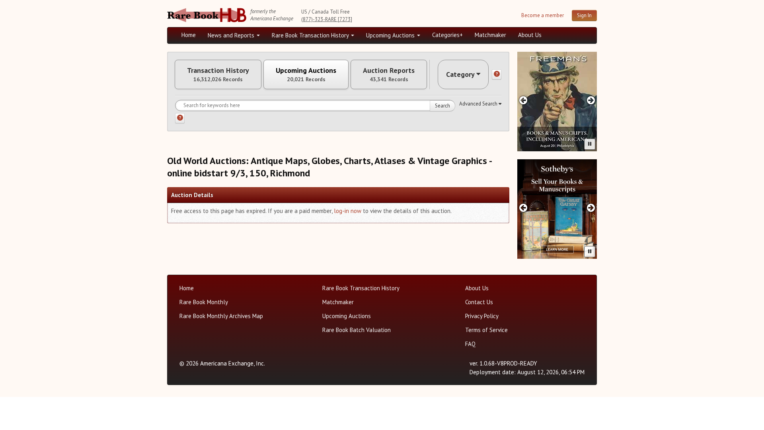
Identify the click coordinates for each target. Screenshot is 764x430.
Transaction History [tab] (218, 74)
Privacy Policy (482, 316)
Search (442, 105)
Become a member (542, 15)
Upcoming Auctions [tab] (306, 74)
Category (460, 74)
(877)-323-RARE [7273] (326, 19)
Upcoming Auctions (391, 35)
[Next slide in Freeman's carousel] (591, 100)
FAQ (470, 344)
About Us (530, 35)
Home (188, 35)
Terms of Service (486, 330)
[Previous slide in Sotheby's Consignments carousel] (523, 207)
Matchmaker (490, 35)
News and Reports (232, 35)
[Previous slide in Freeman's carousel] (523, 100)
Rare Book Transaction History (311, 35)
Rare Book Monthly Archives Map (221, 316)
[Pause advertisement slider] (589, 144)
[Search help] (180, 118)
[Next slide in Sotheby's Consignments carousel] (591, 207)
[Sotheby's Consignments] (557, 209)
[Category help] (496, 74)
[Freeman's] (557, 101)
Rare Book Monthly (203, 302)
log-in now (347, 211)
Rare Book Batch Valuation (356, 330)
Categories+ (447, 35)
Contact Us (479, 302)
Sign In (584, 15)
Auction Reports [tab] (389, 74)
